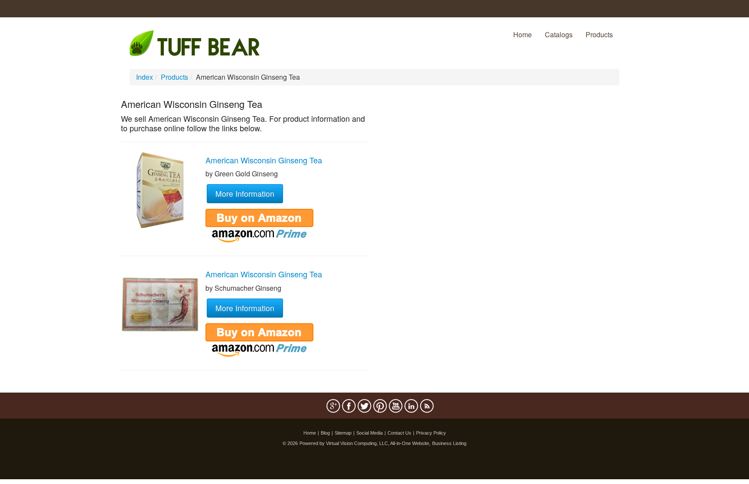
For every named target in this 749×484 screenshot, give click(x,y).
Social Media (369, 432)
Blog (325, 432)
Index (144, 77)
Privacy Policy (431, 432)
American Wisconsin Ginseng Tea (263, 160)
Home (522, 34)
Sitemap (343, 432)
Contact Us (399, 432)
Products (599, 34)
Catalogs (559, 34)
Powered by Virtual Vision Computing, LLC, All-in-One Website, (365, 443)
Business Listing (449, 443)
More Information (244, 193)
